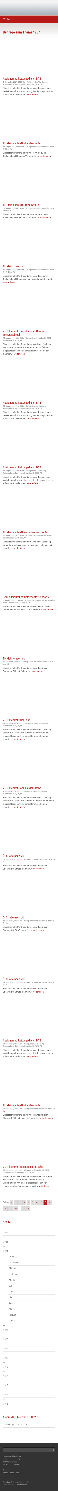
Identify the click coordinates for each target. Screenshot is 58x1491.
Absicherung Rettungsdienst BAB (22, 78)
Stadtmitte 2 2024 (9, 794)
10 (5, 1208)
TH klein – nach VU (14, 266)
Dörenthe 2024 (8, 538)
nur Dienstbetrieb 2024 (30, 84)
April (11, 1303)
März (11, 1309)
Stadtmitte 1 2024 (9, 340)
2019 (5, 1367)
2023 (5, 1330)
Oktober (12, 1268)
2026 (5, 1232)
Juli (10, 1285)
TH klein (6, 149)
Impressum (9, 1485)
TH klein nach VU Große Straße (21, 205)
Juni (11, 1291)
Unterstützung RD (21, 603)
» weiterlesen (33, 94)
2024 (5, 1251)
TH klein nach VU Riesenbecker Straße (25, 532)
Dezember (13, 1256)
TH (4, 272)
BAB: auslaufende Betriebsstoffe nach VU (27, 597)
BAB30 (18, 84)
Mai (10, 1297)
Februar (12, 1314)
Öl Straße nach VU (13, 856)
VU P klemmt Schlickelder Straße (22, 788)
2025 (5, 1241)
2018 (5, 1376)
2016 (5, 1394)
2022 (5, 1339)
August (12, 1280)
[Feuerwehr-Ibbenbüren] (22, 7)
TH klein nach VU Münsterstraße (22, 143)
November (13, 1262)
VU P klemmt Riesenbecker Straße (23, 1166)
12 (16, 1208)
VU (41, 84)
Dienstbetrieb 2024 (43, 338)
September (13, 1274)
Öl (15, 538)
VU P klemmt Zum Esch (16, 720)
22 (23, 1208)
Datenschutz (21, 1485)
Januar (12, 1320)
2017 (5, 1385)
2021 (5, 1348)
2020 (5, 1357)
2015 (5, 1403)
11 (10, 1208)
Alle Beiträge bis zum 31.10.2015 (18, 1424)
